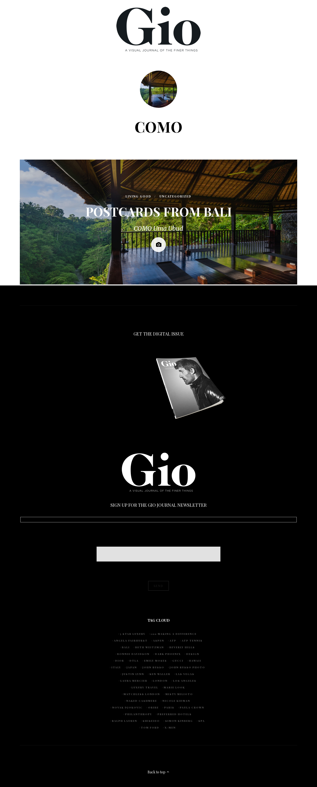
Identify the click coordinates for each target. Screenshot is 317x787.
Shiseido (151, 721)
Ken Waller (160, 674)
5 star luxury (132, 634)
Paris (169, 707)
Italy (116, 667)
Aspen (158, 640)
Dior (119, 660)
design (192, 654)
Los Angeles (184, 680)
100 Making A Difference (174, 634)
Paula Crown (192, 707)
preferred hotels (175, 714)
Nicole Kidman (176, 701)
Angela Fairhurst (131, 640)
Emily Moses (155, 660)
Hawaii (195, 660)
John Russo (153, 667)
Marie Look (174, 687)
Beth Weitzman (149, 647)
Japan (132, 667)
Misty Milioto (179, 694)
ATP (173, 640)
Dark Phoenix (168, 654)
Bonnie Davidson (133, 654)
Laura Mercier (133, 680)
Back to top (157, 772)
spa (201, 721)
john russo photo (187, 667)
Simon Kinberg (179, 721)
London (160, 680)
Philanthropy (138, 714)
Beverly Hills (182, 647)
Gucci (178, 660)
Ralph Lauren (124, 721)
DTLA (134, 660)
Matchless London (142, 694)
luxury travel (145, 687)
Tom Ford (150, 727)
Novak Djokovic (127, 707)
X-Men (170, 727)
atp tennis (192, 640)
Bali (126, 647)
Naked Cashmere (141, 701)
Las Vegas (185, 674)
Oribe (153, 707)
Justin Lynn (133, 674)
